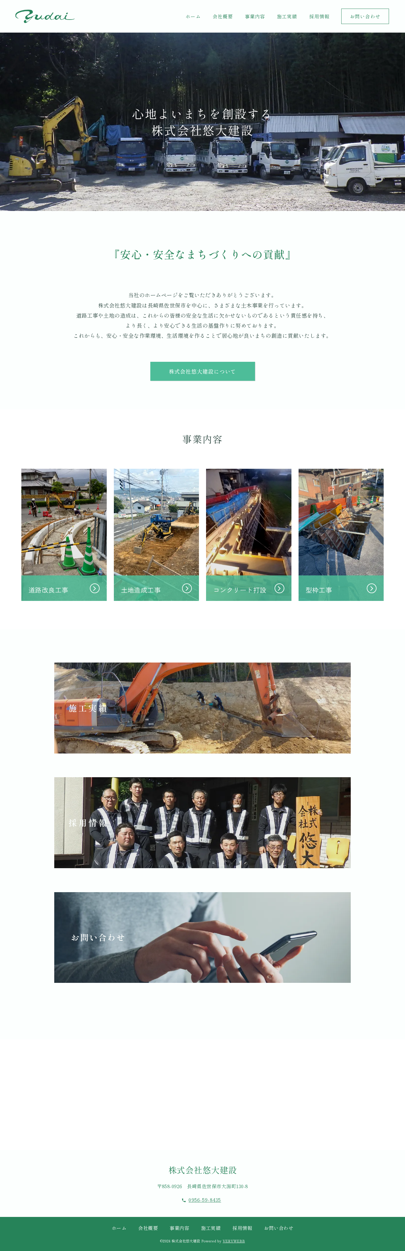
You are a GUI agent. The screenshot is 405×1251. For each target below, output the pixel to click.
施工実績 (211, 1228)
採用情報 (242, 1228)
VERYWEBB (234, 1240)
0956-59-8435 (205, 1200)
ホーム (119, 1228)
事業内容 (179, 1228)
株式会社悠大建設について (202, 371)
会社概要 (148, 1228)
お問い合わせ (278, 1228)
